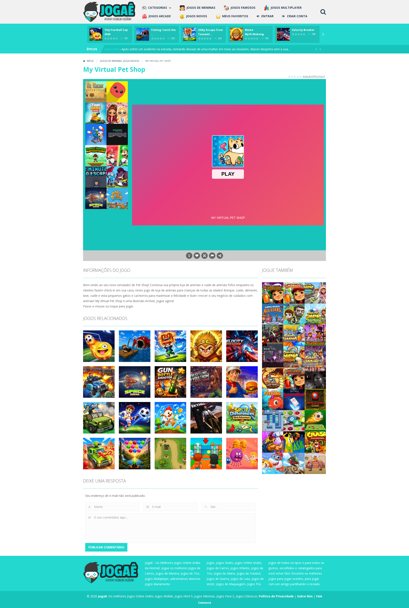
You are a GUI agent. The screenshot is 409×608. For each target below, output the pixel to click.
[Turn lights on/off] (189, 255)
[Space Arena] (96, 198)
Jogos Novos (131, 60)
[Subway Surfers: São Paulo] (315, 314)
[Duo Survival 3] (294, 314)
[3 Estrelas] (295, 77)
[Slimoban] (272, 420)
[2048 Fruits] (294, 420)
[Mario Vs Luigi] (117, 155)
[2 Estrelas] (292, 77)
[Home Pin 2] (315, 463)
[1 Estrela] (289, 77)
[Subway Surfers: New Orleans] (272, 293)
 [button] (212, 255)
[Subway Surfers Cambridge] (315, 356)
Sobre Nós (305, 596)
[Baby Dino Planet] (117, 198)
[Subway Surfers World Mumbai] (294, 335)
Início (90, 60)
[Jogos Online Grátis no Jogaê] (110, 11)
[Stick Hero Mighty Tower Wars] (117, 177)
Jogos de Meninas (111, 60)
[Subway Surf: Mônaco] (294, 293)
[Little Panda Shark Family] (272, 463)
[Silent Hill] (315, 378)
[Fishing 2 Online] (272, 399)
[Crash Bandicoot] (315, 442)
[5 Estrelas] (300, 77)
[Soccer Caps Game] (315, 420)
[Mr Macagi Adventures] (96, 91)
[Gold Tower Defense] (272, 378)
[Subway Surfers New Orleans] (315, 335)
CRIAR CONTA (297, 16)
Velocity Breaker (303, 30)
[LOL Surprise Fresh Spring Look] (117, 113)
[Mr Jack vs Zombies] (272, 335)
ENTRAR (267, 16)
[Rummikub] (294, 399)
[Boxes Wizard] (272, 356)
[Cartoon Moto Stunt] (294, 463)
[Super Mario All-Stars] (272, 314)
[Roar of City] (272, 442)
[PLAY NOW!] (95, 34)
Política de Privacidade (276, 596)
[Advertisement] (227, 90)
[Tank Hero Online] (96, 113)
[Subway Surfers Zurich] (294, 356)
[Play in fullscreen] (204, 255)
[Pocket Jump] (117, 91)
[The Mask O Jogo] (294, 442)
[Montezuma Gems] (315, 399)
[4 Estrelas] (298, 77)
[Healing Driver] (96, 134)
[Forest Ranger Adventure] (96, 155)
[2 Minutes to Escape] (96, 177)
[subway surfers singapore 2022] (315, 293)
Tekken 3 (111, 49)
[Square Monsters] (117, 134)
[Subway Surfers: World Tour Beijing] (294, 378)
